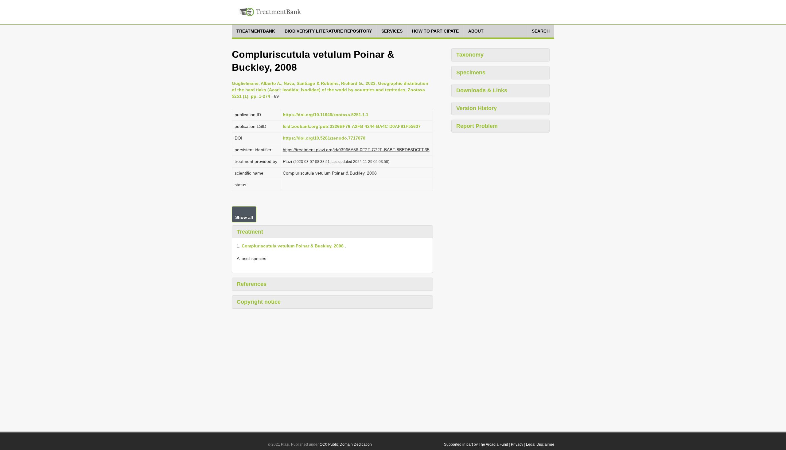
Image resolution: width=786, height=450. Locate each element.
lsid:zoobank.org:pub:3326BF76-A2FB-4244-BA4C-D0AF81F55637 (352, 126)
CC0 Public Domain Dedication (346, 444)
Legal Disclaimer (540, 444)
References (252, 284)
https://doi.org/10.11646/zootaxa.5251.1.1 (325, 114)
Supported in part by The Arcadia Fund (476, 444)
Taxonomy (470, 55)
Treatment (250, 232)
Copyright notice (259, 302)
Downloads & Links (481, 90)
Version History (476, 108)
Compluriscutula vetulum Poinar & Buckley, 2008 (293, 245)
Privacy (517, 444)
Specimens (470, 72)
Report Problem (477, 126)
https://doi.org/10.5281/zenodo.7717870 (324, 138)
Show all (244, 217)
